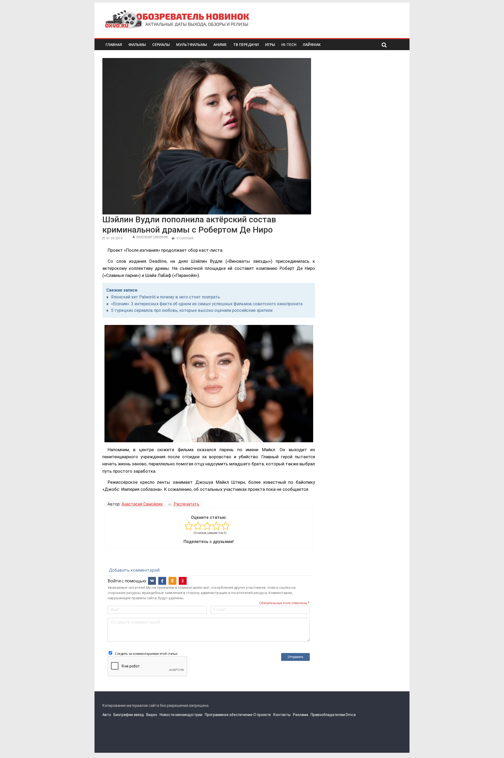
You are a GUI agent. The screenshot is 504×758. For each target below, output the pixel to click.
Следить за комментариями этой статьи (146, 653)
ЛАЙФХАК (312, 44)
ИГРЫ (270, 44)
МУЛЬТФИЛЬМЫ (191, 44)
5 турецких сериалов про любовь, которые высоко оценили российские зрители (191, 310)
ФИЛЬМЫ (137, 44)
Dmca (351, 715)
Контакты (282, 715)
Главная (114, 44)
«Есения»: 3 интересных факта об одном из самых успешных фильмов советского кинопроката (206, 303)
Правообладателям (328, 715)
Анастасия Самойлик (152, 237)
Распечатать (186, 504)
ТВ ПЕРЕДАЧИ (246, 44)
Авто (106, 715)
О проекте (262, 715)
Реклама (300, 715)
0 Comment (184, 238)
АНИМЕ (220, 44)
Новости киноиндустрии (181, 715)
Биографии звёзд (128, 715)
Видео (151, 715)
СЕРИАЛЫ (161, 44)
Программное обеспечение (229, 715)
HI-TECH (288, 44)
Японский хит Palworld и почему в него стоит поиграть (165, 296)
